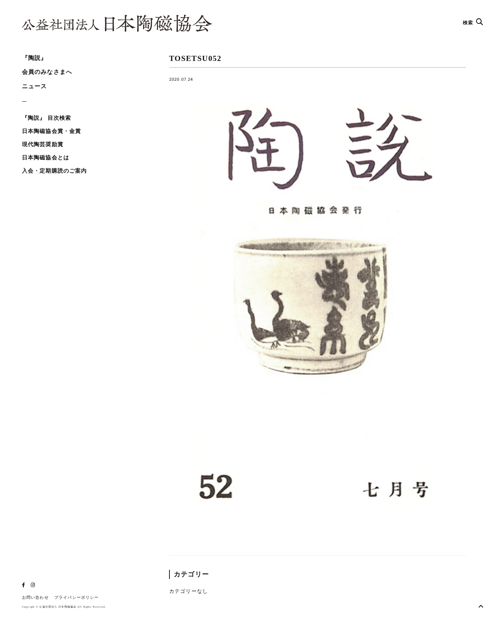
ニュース (34, 86)
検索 (469, 22)
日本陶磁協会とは (45, 157)
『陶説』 (34, 58)
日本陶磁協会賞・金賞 (51, 131)
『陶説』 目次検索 (46, 118)
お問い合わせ (35, 597)
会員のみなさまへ (47, 72)
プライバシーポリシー (76, 597)
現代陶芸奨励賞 (42, 144)
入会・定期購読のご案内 (54, 171)
